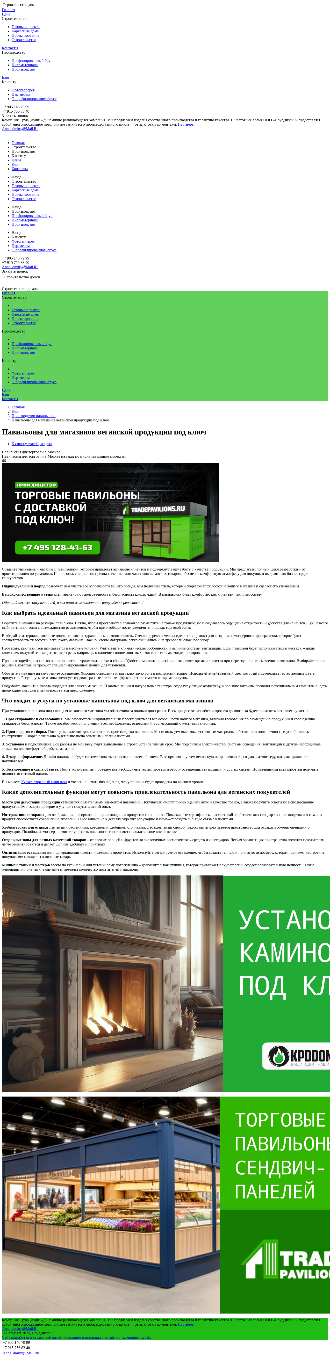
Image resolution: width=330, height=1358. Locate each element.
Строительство (24, 40)
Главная (8, 10)
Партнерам (21, 94)
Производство (23, 69)
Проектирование (25, 35)
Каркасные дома (25, 31)
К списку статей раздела (32, 444)
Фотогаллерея (23, 90)
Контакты (10, 48)
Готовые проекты (26, 27)
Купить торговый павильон (44, 782)
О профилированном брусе (34, 99)
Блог (6, 77)
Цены (6, 14)
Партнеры (186, 124)
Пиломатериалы (25, 65)
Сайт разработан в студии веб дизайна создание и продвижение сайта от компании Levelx (76, 1337)
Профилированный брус (32, 60)
